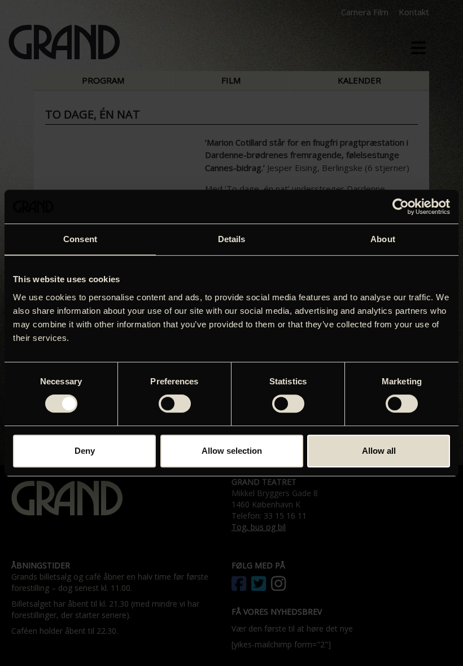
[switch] (175, 404)
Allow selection (232, 450)
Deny (85, 450)
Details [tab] (232, 239)
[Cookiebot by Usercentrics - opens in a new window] (400, 206)
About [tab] (382, 239)
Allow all (379, 450)
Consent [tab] (80, 239)
